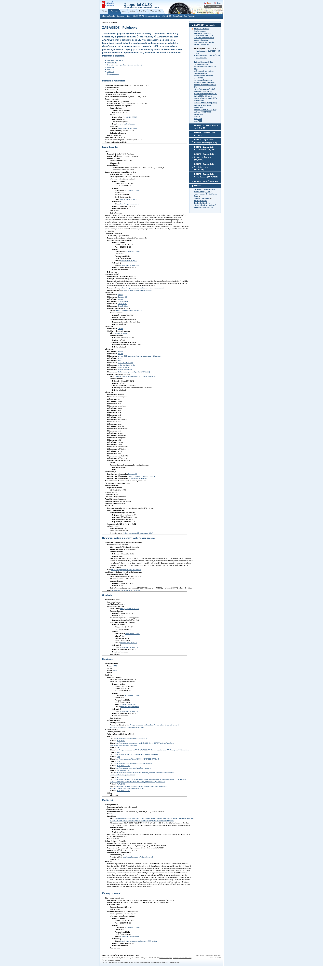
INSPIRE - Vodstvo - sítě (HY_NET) (204, 134)
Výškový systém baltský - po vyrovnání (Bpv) (138, 533)
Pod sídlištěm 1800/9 (130, 117)
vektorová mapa (123, 367)
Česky (209, 3)
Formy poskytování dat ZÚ (203, 207)
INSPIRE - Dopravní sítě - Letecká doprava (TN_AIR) (205, 141)
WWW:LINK (121, 741)
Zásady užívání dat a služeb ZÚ (205, 205)
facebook (176, 958)
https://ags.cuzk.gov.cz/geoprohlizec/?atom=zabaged (133, 768)
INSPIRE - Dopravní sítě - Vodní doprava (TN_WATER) (206, 175)
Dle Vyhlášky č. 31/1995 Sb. (137, 479)
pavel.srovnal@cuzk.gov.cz (129, 936)
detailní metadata (200, 31)
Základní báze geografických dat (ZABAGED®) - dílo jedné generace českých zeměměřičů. (205, 96)
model (120, 358)
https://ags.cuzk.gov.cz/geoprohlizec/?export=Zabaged (133, 763)
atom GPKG (198, 119)
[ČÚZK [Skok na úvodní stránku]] (108, 4)
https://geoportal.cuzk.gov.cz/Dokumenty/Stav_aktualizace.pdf (143, 288)
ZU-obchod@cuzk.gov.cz (128, 704)
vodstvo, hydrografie (125, 370)
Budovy (120, 295)
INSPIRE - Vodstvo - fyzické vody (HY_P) (206, 126)
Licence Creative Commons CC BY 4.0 (141, 476)
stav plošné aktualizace (202, 33)
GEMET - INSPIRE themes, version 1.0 (128, 311)
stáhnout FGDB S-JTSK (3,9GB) (205, 110)
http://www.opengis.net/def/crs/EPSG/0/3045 (126, 590)
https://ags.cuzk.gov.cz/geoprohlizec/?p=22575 (131, 738)
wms (118, 748)
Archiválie (191, 16)
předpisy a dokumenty (202, 198)
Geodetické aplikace (152, 16)
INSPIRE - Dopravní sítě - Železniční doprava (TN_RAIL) (205, 157)
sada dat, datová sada (125, 363)
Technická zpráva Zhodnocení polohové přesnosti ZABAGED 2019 (205, 85)
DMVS (141, 16)
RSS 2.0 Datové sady (125, 962)
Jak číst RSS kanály (185, 958)
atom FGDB (198, 121)
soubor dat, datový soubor (127, 365)
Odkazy (197, 186)
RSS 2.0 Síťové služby (141, 962)
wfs (118, 777)
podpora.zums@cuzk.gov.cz (129, 707)
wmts (118, 752)
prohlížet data (199, 101)
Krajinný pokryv (123, 301)
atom (118, 757)
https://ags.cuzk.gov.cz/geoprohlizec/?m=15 (137, 290)
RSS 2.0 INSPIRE (156, 962)
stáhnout (197, 116)
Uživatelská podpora (165, 958)
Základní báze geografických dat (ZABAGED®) (134, 372)
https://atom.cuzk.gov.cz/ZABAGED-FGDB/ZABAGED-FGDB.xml (136, 754)
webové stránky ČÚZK (202, 192)
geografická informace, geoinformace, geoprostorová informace (139, 356)
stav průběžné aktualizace (203, 35)
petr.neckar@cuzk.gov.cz (126, 124)
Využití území (122, 304)
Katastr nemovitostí (124, 16)
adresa (120, 351)
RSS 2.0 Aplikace (110, 962)
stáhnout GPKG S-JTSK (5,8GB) (205, 103)
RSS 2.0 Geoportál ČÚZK (113, 960)
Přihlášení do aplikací (213, 6)
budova (120, 354)
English (219, 3)
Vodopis (120, 299)
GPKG (115, 670)
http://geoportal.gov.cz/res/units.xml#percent (138, 857)
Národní (120, 329)
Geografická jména (180, 16)
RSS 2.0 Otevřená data (171, 962)
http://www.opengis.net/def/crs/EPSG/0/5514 (126, 570)
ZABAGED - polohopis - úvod (204, 189)
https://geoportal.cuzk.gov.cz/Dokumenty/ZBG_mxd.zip (138, 941)
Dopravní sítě (122, 297)
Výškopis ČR (166, 16)
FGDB (115, 666)
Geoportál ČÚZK (141, 5)
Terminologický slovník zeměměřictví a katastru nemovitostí (135, 376)
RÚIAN (135, 16)
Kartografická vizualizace (203, 80)
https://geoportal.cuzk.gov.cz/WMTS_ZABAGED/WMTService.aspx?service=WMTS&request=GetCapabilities (152, 750)
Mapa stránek (200, 955)
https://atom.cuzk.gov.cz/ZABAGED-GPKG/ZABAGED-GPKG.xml (137, 759)
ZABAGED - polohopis (204, 24)
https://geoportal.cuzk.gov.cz (127, 128)
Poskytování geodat (107, 16)
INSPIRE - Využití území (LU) (206, 181)
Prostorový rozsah (121, 333)
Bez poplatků (132, 474)
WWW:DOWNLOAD (123, 766)
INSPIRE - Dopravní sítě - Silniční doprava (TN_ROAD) (205, 167)
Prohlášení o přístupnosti (213, 955)
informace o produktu (201, 29)
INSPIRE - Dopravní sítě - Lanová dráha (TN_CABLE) (205, 148)
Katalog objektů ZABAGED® (129, 609)
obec (119, 360)
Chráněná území (123, 306)
